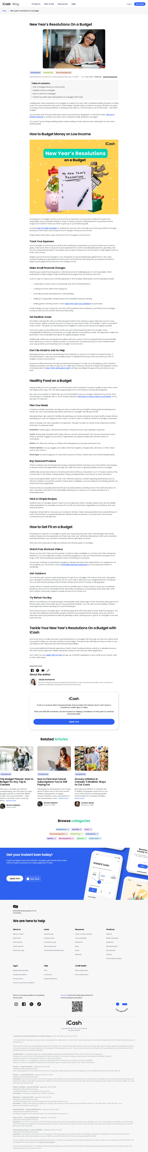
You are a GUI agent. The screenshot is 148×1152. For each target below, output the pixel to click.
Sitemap (78, 954)
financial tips (48, 73)
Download (64, 995)
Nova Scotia (110, 950)
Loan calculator (81, 938)
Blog (77, 946)
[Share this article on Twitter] (37, 670)
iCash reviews (18, 946)
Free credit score (81, 970)
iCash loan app (18, 950)
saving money (35, 73)
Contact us (48, 975)
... (10, 800)
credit (87, 829)
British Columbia (112, 938)
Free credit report (81, 975)
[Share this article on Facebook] (32, 670)
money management (63, 73)
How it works (17, 942)
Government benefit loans (54, 950)
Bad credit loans (50, 946)
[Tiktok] (39, 1004)
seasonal (80, 838)
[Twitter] (31, 1004)
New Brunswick (111, 946)
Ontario (109, 954)
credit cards (93, 838)
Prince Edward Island (114, 958)
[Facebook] (24, 1004)
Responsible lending (20, 970)
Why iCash (17, 938)
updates (50, 838)
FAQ (45, 970)
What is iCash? (18, 934)
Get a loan (140, 4)
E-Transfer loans (50, 942)
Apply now (74, 721)
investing (75, 829)
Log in (129, 4)
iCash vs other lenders (83, 934)
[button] (48, 670)
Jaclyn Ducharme (110, 77)
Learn (77, 950)
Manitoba (109, 942)
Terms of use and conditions (23, 983)
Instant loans (49, 934)
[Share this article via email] (43, 670)
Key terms (79, 942)
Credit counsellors (20, 975)
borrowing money (65, 838)
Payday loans (49, 938)
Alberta (109, 934)
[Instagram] (16, 1004)
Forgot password (50, 979)
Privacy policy (18, 979)
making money (61, 829)
